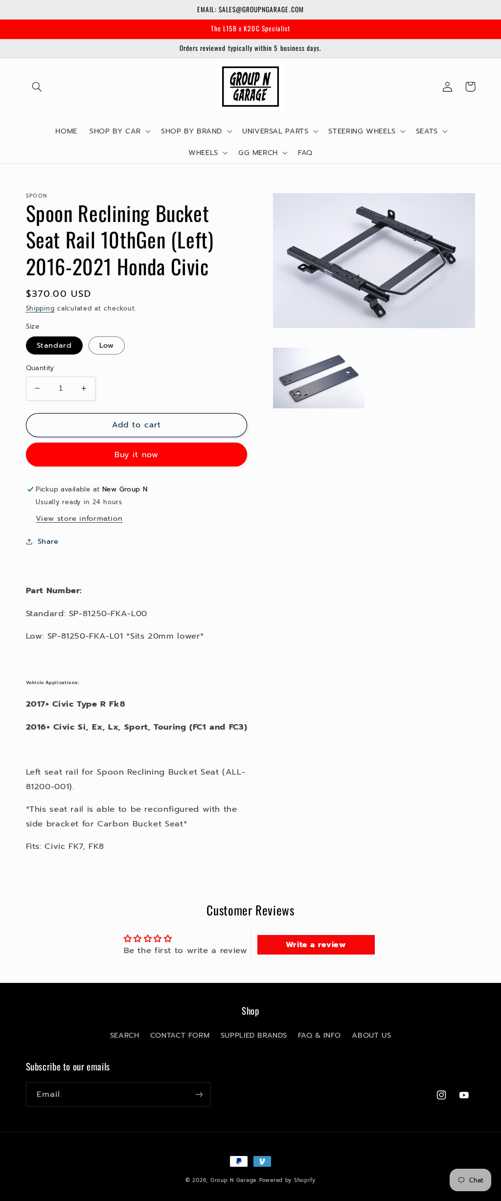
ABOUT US (371, 1035)
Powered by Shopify (287, 1180)
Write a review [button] (316, 945)
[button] (37, 86)
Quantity (40, 368)
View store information (79, 518)
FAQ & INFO (319, 1035)
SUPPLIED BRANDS (254, 1035)
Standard (54, 345)
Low (106, 345)
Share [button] (48, 541)
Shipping (40, 308)
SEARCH (124, 1035)
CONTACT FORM (180, 1035)
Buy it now (136, 455)
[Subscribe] (198, 1094)
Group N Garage (233, 1180)
